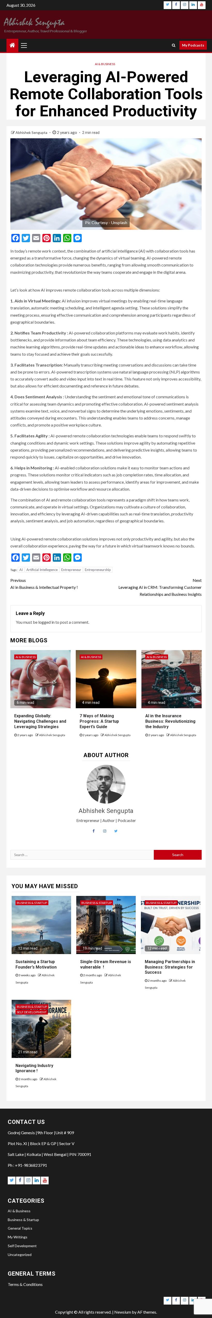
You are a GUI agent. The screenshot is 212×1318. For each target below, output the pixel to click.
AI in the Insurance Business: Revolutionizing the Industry (170, 721)
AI (21, 570)
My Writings (17, 1237)
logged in (46, 622)
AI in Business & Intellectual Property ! (44, 584)
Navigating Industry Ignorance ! (34, 1068)
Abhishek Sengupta (32, 132)
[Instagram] (184, 5)
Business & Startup (32, 903)
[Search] (173, 45)
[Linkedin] (193, 5)
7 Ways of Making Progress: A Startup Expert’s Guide (99, 721)
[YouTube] (202, 5)
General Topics (20, 1228)
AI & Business (105, 64)
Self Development (32, 1012)
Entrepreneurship (98, 570)
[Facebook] (176, 5)
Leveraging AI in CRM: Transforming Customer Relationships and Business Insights (160, 587)
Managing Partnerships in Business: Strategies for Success (170, 967)
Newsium (122, 1311)
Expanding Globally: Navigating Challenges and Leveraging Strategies (40, 721)
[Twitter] (167, 5)
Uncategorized (20, 1254)
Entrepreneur (71, 570)
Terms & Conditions (25, 1284)
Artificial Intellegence (42, 570)
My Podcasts (193, 45)
